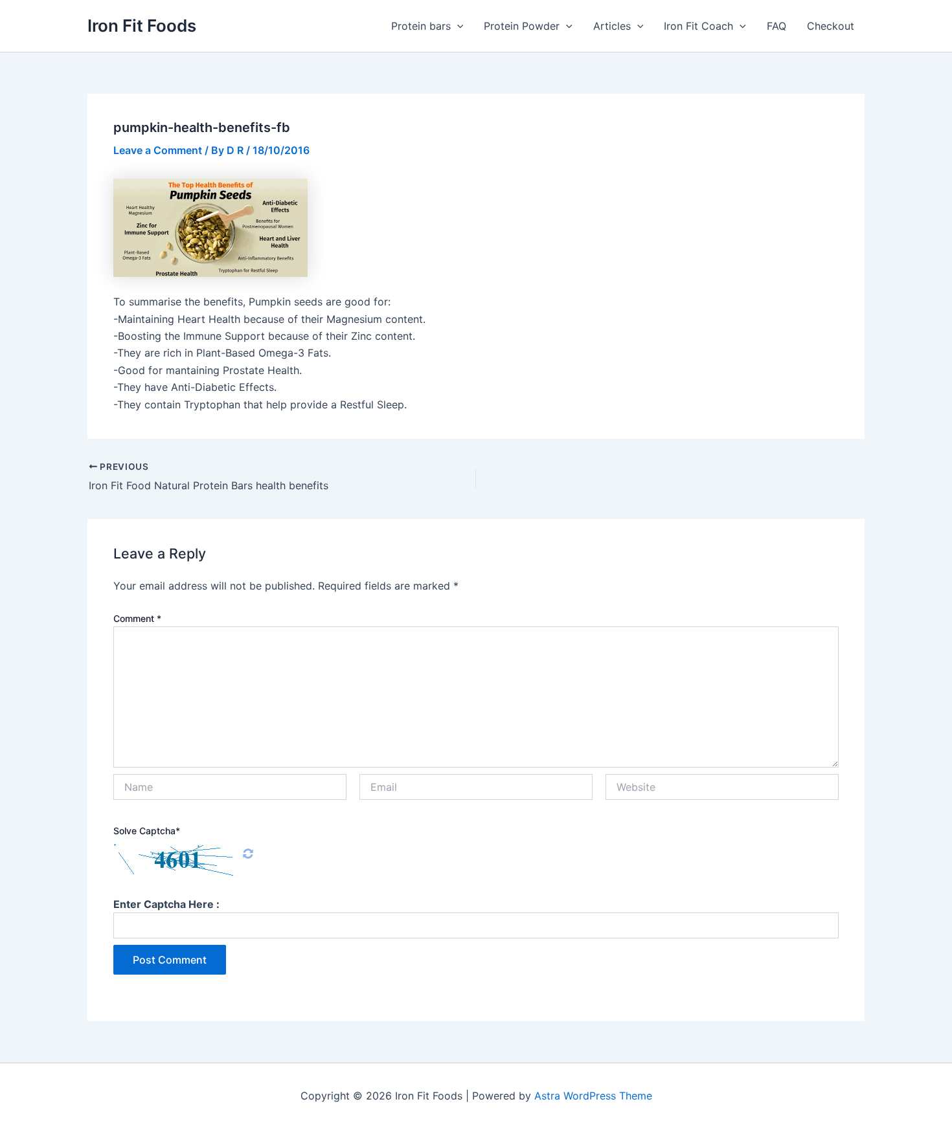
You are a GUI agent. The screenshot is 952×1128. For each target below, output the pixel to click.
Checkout (830, 25)
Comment (137, 618)
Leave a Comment (157, 150)
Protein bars (421, 25)
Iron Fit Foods (141, 26)
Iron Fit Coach (698, 25)
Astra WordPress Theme (593, 1095)
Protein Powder (522, 25)
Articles (612, 25)
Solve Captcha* (146, 830)
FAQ (776, 25)
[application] (457, 26)
